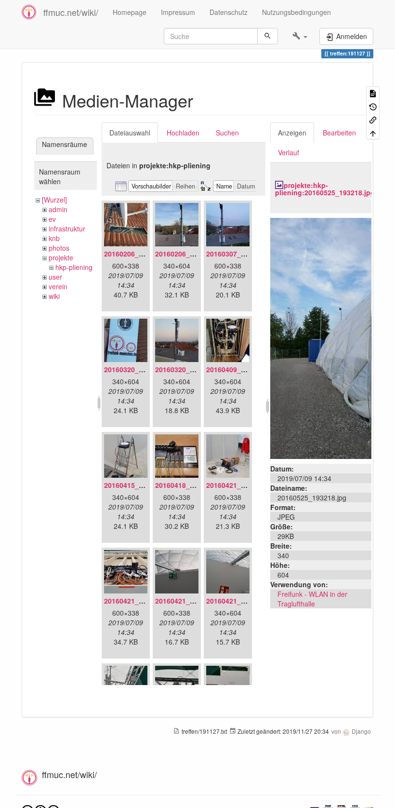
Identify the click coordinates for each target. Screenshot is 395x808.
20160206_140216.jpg (190, 253)
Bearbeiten (339, 132)
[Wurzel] (54, 199)
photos (59, 248)
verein (58, 286)
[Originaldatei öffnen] (320, 337)
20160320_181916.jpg (139, 369)
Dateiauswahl (129, 132)
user (55, 277)
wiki (54, 296)
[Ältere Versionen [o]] (373, 106)
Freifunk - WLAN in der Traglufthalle (312, 598)
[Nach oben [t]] (373, 132)
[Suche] (267, 36)
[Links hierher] (373, 119)
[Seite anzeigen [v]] (373, 93)
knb (54, 238)
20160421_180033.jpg (139, 601)
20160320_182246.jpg (190, 369)
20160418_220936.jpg (190, 485)
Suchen (227, 132)
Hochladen (183, 132)
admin (58, 209)
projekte (61, 257)
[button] (300, 36)
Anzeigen (292, 132)
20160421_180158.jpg (190, 601)
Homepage (129, 12)
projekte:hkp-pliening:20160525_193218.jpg (325, 188)
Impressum (178, 12)
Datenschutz (229, 12)
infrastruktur (67, 228)
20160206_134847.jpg (139, 253)
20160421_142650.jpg (241, 485)
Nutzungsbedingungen (296, 12)
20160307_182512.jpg (241, 253)
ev (52, 219)
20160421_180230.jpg (241, 601)
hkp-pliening (73, 267)
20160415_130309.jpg (139, 485)
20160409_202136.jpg (241, 369)
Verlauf (288, 152)
